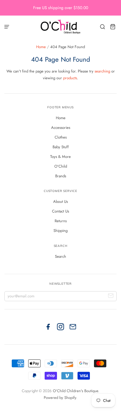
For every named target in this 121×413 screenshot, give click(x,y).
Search (60, 256)
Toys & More (60, 156)
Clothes (61, 137)
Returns (61, 221)
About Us (60, 201)
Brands (60, 176)
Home (41, 47)
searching (102, 71)
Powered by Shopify (60, 397)
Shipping (60, 230)
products (70, 78)
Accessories (60, 127)
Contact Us (60, 211)
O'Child (60, 166)
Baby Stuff (61, 147)
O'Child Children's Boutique (75, 391)
